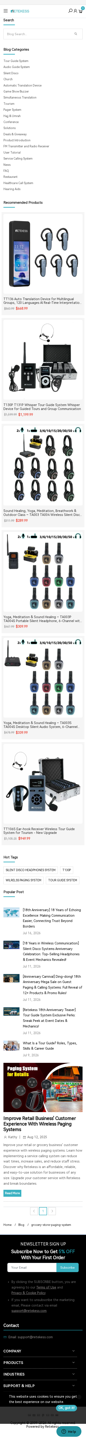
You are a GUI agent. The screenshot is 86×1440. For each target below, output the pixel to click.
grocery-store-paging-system (51, 1225)
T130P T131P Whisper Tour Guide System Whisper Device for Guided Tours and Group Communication (42, 407)
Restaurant (10, 177)
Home (7, 1225)
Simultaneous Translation (19, 97)
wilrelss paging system (23, 880)
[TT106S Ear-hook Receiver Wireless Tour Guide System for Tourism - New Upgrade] (43, 784)
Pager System (12, 109)
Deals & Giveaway (15, 134)
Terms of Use (46, 1287)
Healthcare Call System (18, 183)
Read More (12, 1193)
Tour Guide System (15, 61)
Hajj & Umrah (12, 116)
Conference (11, 122)
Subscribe (67, 1267)
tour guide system (62, 880)
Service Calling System (18, 158)
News (7, 165)
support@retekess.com (29, 1311)
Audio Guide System (16, 67)
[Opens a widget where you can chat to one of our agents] (68, 1432)
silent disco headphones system (30, 870)
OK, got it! (66, 1408)
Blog (21, 1225)
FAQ (6, 171)
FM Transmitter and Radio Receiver (26, 146)
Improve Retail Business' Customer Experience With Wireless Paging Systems (39, 1124)
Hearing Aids (11, 189)
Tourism (8, 103)
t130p (66, 870)
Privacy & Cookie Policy (28, 1293)
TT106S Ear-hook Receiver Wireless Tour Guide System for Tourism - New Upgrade (39, 831)
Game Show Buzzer (16, 91)
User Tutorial (12, 152)
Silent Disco (11, 73)
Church (8, 79)
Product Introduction (17, 140)
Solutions (9, 128)
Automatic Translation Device (22, 85)
